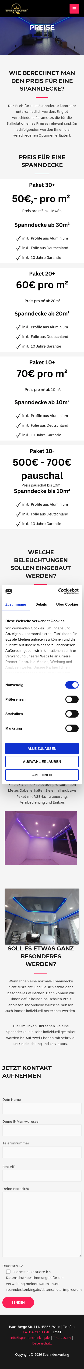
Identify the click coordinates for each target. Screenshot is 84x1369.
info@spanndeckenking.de (30, 1337)
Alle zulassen (42, 748)
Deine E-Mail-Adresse (20, 1121)
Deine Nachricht (15, 1188)
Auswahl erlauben (42, 762)
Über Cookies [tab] (67, 604)
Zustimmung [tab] (15, 604)
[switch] (72, 699)
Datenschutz (42, 1277)
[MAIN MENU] (75, 9)
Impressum (62, 1337)
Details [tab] (41, 604)
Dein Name (11, 1099)
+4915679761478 (36, 1332)
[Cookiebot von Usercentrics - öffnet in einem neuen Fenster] (59, 591)
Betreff (8, 1166)
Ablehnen (42, 775)
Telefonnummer (15, 1143)
